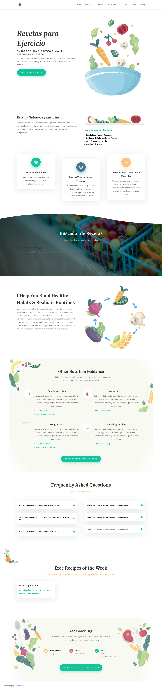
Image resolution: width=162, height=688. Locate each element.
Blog (143, 5)
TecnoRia (18, 686)
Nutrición (112, 5)
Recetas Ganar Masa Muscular (49, 252)
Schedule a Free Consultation (81, 668)
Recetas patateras (29, 248)
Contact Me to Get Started (81, 459)
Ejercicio (99, 5)
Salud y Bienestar (128, 5)
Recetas (87, 5)
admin (22, 252)
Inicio (78, 5)
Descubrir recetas (32, 72)
